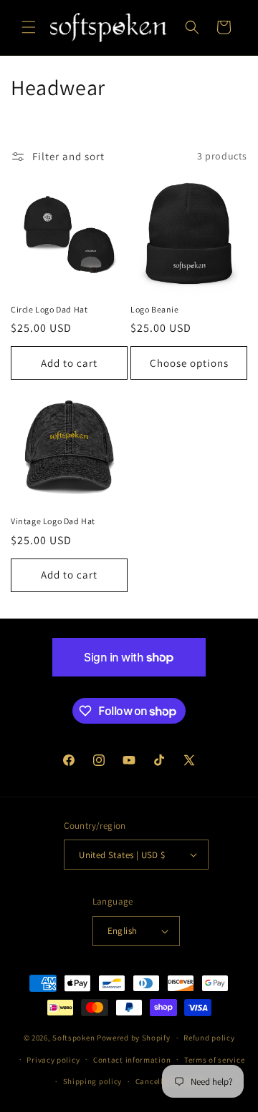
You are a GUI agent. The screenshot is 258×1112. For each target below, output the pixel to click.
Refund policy (208, 1038)
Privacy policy (53, 1060)
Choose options (189, 363)
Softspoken (73, 1038)
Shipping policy (93, 1081)
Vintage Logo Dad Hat (53, 521)
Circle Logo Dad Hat (49, 309)
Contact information (132, 1060)
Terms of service (214, 1060)
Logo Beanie (154, 309)
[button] (28, 27)
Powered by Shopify (134, 1038)
